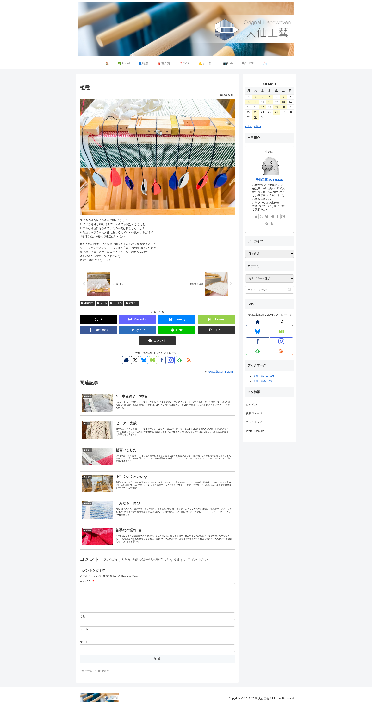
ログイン (251, 404)
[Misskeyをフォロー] (153, 360)
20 (283, 107)
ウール (103, 303)
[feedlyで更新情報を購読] (179, 360)
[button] (216, 330)
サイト (84, 641)
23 (255, 112)
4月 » (257, 126)
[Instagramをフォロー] (171, 360)
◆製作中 (88, 303)
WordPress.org (255, 430)
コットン (117, 303)
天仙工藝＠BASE (263, 381)
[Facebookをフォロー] (162, 360)
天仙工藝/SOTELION (269, 179)
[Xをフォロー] (135, 360)
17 (262, 107)
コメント (87, 580)
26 (276, 112)
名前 (82, 616)
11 (269, 101)
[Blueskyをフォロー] (144, 360)
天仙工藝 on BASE (264, 376)
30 (255, 117)
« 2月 (248, 126)
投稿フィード (254, 413)
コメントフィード (257, 422)
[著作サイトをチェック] (126, 360)
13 (283, 101)
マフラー (133, 303)
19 (276, 107)
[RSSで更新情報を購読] (188, 360)
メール (84, 629)
